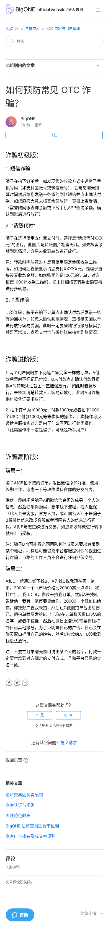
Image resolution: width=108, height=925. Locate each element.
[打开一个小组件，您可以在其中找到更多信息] (20, 915)
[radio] (39, 715)
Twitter (17, 682)
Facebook (9, 682)
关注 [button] (54, 135)
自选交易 (32, 28)
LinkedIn (25, 682)
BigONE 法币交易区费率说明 (32, 826)
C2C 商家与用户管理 (63, 28)
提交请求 (68, 742)
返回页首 (14, 760)
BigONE (12, 28)
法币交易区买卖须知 (24, 794)
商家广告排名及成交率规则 (30, 836)
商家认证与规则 (20, 805)
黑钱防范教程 (19, 815)
